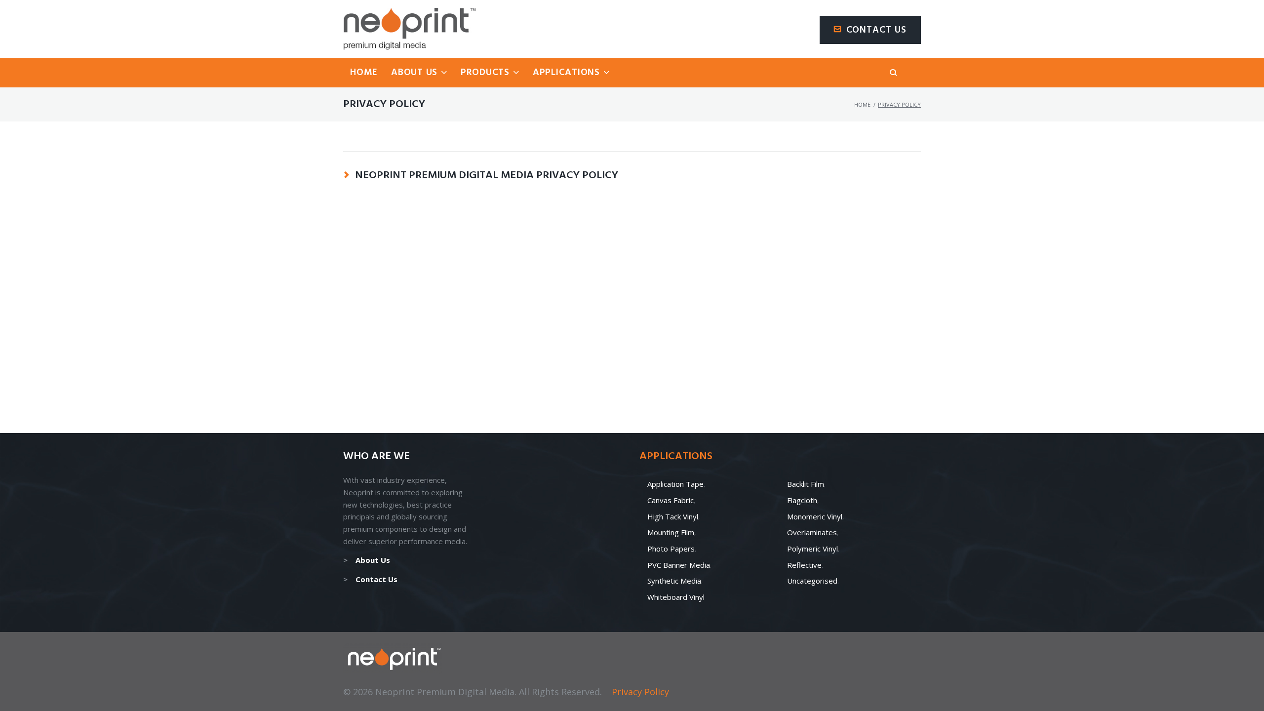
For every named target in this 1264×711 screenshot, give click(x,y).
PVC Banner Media (678, 565)
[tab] (632, 175)
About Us (373, 560)
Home (862, 104)
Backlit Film (805, 484)
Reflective (804, 565)
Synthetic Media (674, 581)
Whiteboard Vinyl (676, 597)
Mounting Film (670, 532)
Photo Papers (671, 548)
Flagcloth (802, 500)
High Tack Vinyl (672, 516)
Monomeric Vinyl (814, 516)
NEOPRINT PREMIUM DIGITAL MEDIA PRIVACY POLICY (486, 176)
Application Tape (675, 484)
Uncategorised (812, 581)
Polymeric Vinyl (812, 548)
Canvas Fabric (670, 500)
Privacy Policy (640, 692)
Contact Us (876, 30)
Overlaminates (812, 532)
